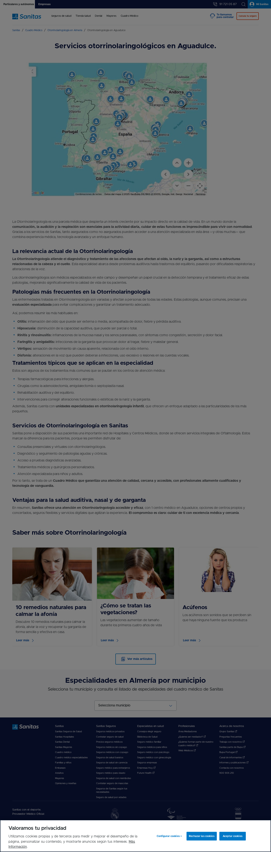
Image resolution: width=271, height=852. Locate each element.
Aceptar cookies (232, 836)
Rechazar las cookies (201, 836)
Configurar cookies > (169, 836)
